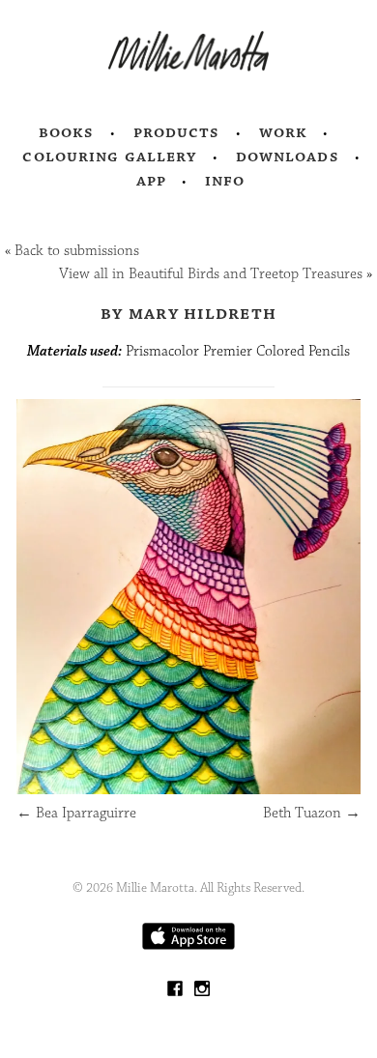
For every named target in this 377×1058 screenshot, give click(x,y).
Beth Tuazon (312, 813)
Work (283, 132)
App (151, 180)
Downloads (287, 156)
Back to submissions (76, 251)
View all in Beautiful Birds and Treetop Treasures (210, 274)
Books (67, 132)
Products (176, 132)
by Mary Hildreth (188, 313)
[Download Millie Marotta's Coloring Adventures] (188, 945)
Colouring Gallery (109, 156)
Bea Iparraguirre (76, 813)
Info (225, 180)
